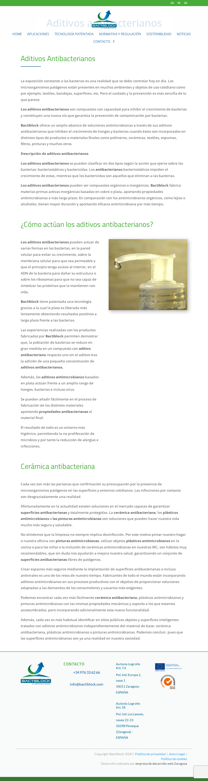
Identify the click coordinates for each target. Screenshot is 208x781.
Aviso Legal (177, 754)
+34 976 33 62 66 (86, 672)
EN (172, 3)
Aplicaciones (38, 34)
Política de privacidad (150, 754)
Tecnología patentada (74, 34)
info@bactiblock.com (86, 684)
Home (17, 34)
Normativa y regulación (120, 34)
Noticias (184, 34)
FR (179, 3)
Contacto (101, 42)
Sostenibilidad (158, 34)
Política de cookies (174, 759)
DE (185, 3)
